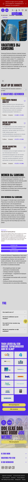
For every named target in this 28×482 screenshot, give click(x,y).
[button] (4, 230)
